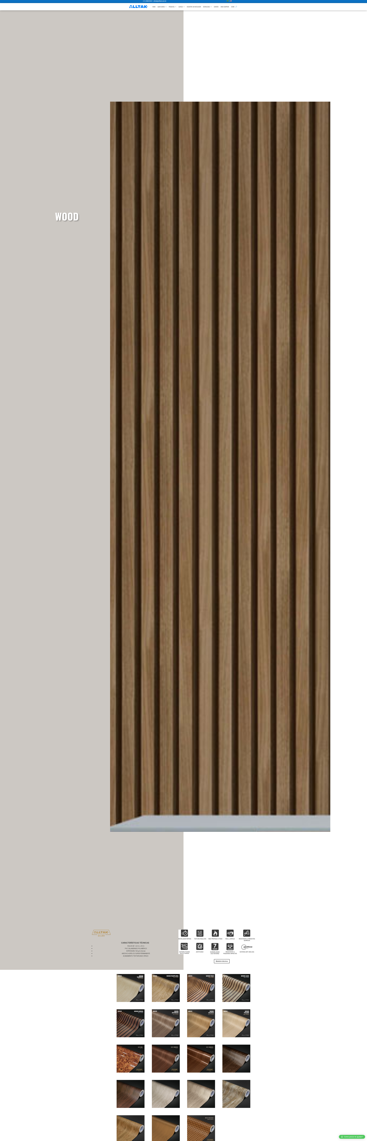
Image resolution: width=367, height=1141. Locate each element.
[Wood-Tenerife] (131, 1001)
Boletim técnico (222, 961)
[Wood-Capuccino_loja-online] (236, 1072)
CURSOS (181, 7)
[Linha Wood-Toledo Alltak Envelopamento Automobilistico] (236, 1037)
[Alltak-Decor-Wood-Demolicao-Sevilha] (236, 1107)
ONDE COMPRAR (225, 7)
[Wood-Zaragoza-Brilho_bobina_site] (201, 1072)
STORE (232, 7)
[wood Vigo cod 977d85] (201, 1001)
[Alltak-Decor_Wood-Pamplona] (166, 1001)
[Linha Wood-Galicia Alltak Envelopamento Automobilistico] (201, 1037)
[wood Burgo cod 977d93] (131, 1037)
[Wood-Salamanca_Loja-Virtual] (131, 1107)
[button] (352, 1137)
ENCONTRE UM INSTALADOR (194, 7)
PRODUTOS (172, 7)
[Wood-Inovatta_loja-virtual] (166, 1107)
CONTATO (216, 7)
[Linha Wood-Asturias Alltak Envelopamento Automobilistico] (166, 1037)
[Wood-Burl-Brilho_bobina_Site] (131, 1072)
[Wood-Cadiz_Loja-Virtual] (201, 1107)
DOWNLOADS (206, 7)
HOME (153, 7)
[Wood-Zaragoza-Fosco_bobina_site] (166, 1072)
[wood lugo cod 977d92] (236, 1001)
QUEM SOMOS (161, 7)
